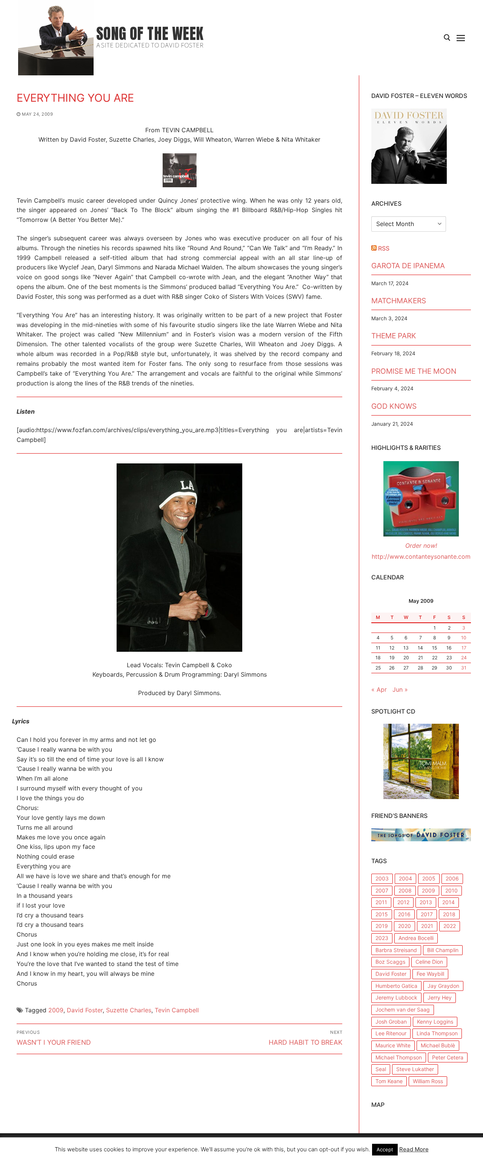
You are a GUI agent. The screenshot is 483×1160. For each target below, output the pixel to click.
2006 (452, 878)
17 (463, 648)
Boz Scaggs (390, 961)
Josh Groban (391, 1021)
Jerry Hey (440, 997)
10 (463, 637)
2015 (381, 914)
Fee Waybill (430, 973)
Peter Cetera (447, 1057)
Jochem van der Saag (402, 1009)
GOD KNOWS (394, 406)
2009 (55, 1010)
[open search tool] (447, 37)
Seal (380, 1069)
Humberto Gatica (396, 986)
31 (463, 668)
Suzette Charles (128, 1010)
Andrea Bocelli (416, 938)
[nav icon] (461, 38)
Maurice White (393, 1045)
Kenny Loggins (435, 1021)
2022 (449, 926)
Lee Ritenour (390, 1033)
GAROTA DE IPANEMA (408, 265)
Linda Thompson (437, 1033)
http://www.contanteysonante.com (421, 556)
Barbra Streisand (396, 950)
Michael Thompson (398, 1057)
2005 (428, 878)
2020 (404, 926)
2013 (426, 902)
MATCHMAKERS (398, 300)
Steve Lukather (415, 1069)
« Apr (379, 689)
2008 (405, 890)
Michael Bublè (438, 1045)
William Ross (428, 1081)
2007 (381, 890)
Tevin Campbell (177, 1010)
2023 (381, 938)
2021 (427, 926)
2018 (449, 914)
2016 (404, 914)
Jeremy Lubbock (396, 997)
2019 (381, 926)
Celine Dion (429, 961)
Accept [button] (385, 1149)
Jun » (400, 689)
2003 (382, 878)
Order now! (421, 545)
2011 (381, 902)
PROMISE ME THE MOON (413, 371)
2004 (405, 878)
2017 (427, 914)
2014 (448, 902)
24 (464, 657)
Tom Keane (389, 1081)
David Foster (85, 1010)
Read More (414, 1149)
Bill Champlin (442, 950)
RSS (383, 248)
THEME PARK (393, 335)
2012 (403, 902)
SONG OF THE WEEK (149, 33)
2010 (451, 890)
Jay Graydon (443, 986)
